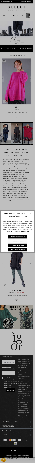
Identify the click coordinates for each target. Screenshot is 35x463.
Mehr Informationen (23, 231)
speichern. (14, 231)
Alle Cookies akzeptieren (17, 249)
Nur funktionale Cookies (18, 236)
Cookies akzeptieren (18, 245)
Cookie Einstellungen (18, 241)
